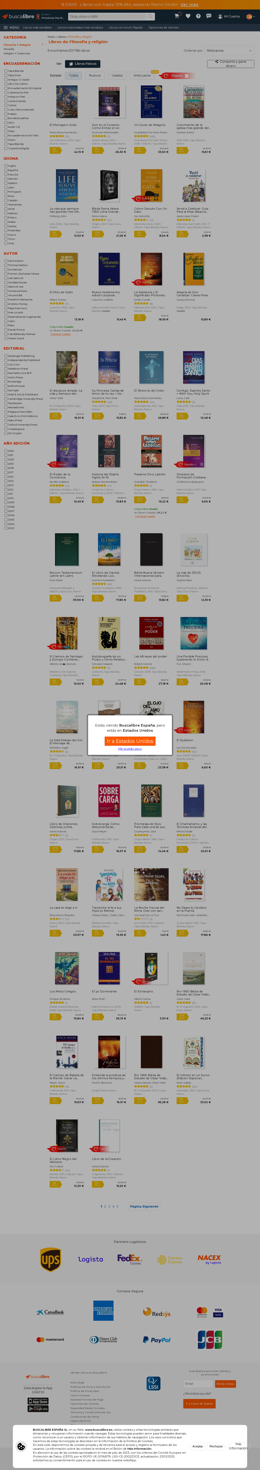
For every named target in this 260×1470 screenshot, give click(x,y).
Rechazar (216, 1446)
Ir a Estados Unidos (130, 741)
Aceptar (197, 1446)
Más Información (238, 1446)
